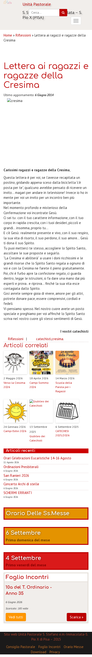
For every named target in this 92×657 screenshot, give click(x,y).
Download (38, 652)
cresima (57, 339)
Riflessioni (23, 35)
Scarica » (76, 617)
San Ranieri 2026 (16, 475)
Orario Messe (74, 647)
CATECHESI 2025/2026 (62, 433)
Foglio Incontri (49, 647)
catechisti (43, 339)
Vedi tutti (16, 617)
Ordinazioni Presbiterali (21, 467)
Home (8, 35)
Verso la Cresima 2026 (14, 385)
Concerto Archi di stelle (21, 484)
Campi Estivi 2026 (15, 431)
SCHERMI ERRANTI (18, 492)
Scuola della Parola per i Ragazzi (63, 387)
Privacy (55, 652)
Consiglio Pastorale (20, 647)
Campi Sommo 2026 (39, 385)
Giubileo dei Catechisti (37, 438)
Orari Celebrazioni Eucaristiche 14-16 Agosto (37, 458)
